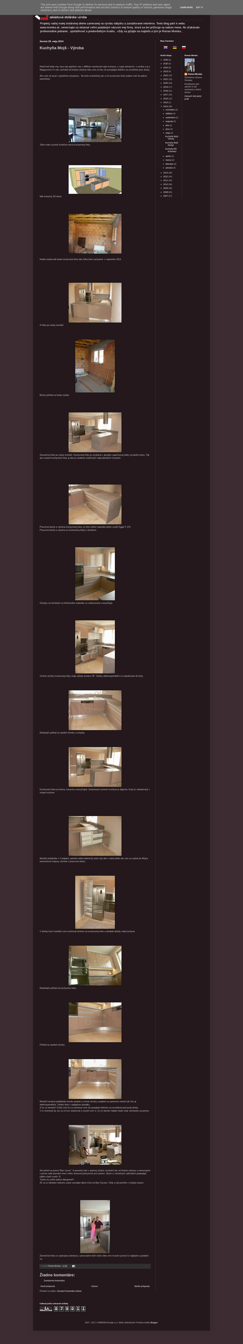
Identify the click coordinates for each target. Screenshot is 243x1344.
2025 (165, 64)
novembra (170, 110)
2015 (165, 102)
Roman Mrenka (195, 74)
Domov (94, 1286)
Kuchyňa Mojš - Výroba (172, 137)
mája (168, 133)
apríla (168, 156)
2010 (165, 184)
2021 (165, 79)
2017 (165, 95)
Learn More (186, 7)
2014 (165, 106)
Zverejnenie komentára (54, 1280)
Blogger (154, 1322)
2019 (165, 87)
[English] (164, 48)
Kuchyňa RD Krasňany (171, 150)
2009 (165, 188)
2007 (165, 196)
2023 (165, 71)
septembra (171, 117)
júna (168, 129)
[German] (173, 48)
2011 (165, 180)
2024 (165, 67)
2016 (165, 99)
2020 (165, 83)
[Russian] (183, 48)
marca (169, 160)
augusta (169, 121)
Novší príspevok (47, 1286)
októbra (169, 113)
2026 (165, 60)
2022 (165, 75)
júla (167, 125)
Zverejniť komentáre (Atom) (69, 1291)
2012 (165, 176)
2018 (165, 91)
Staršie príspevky (142, 1286)
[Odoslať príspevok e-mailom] (73, 1266)
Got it (199, 7)
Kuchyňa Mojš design (171, 144)
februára (170, 164)
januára (169, 168)
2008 (165, 192)
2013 (165, 173)
